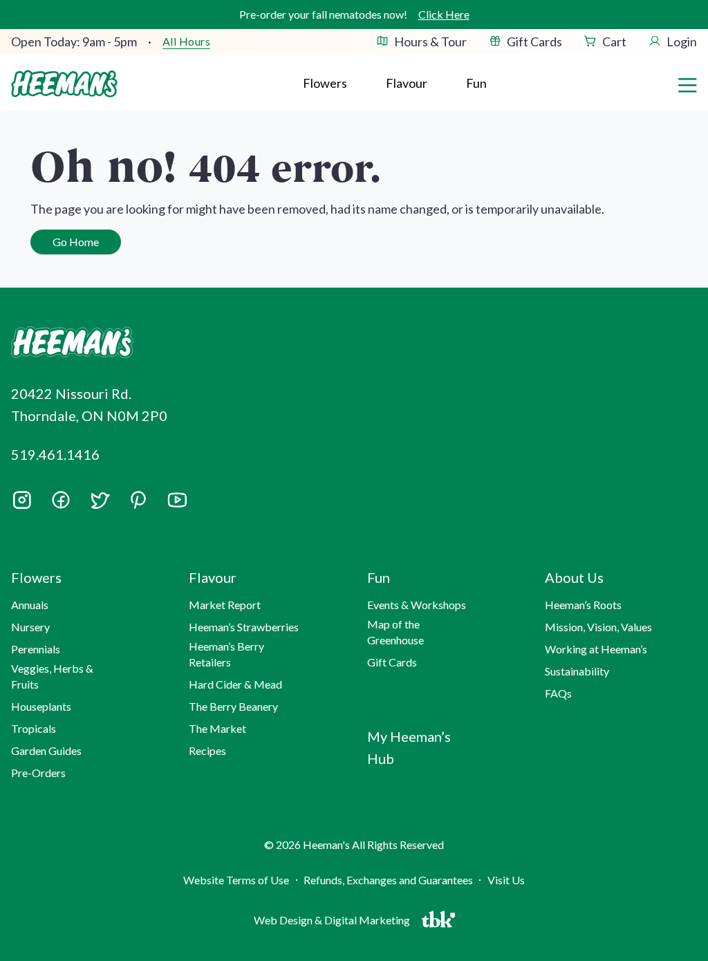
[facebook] (61, 500)
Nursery (30, 626)
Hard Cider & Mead (235, 684)
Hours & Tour (430, 41)
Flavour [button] (406, 83)
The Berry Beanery (233, 706)
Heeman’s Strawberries (244, 626)
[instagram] (22, 504)
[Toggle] (687, 83)
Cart (614, 41)
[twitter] (99, 504)
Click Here (443, 14)
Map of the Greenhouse (395, 631)
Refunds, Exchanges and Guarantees (388, 879)
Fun (476, 83)
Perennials (35, 648)
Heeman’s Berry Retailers (226, 654)
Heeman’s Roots (583, 604)
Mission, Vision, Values (598, 626)
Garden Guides (46, 750)
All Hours (186, 41)
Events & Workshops (416, 604)
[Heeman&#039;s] (116, 342)
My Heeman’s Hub (409, 747)
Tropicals (33, 728)
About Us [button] (574, 577)
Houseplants (41, 706)
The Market (217, 728)
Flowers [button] (325, 83)
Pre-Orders (38, 772)
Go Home (76, 241)
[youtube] (177, 504)
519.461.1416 (55, 454)
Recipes (207, 750)
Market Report (225, 604)
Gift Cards (534, 41)
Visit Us (506, 879)
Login (682, 41)
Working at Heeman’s (596, 648)
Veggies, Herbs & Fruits (52, 676)
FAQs (558, 693)
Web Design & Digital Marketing (334, 923)
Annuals (29, 604)
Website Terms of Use (236, 879)
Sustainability (577, 671)
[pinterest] (138, 500)
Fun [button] (378, 577)
